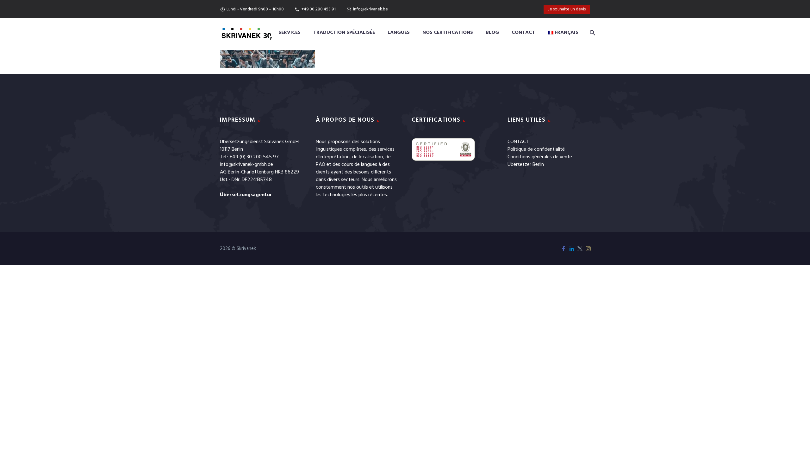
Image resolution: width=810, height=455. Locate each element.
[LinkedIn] (571, 248)
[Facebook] (563, 248)
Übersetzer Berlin (526, 165)
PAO (320, 165)
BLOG (492, 32)
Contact (523, 32)
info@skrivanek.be (370, 9)
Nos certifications (447, 32)
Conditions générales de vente (540, 157)
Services (289, 32)
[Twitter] (580, 248)
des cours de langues (355, 165)
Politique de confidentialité (536, 149)
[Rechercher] (591, 33)
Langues (399, 32)
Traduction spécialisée (344, 32)
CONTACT (518, 142)
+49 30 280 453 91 (319, 9)
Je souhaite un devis (567, 9)
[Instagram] (588, 248)
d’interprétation (333, 157)
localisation (371, 157)
